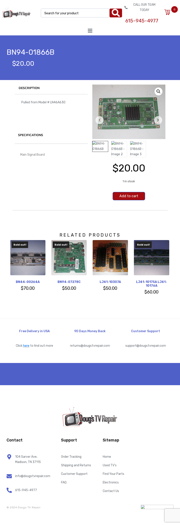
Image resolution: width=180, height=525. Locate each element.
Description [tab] (29, 88)
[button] (158, 91)
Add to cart (128, 196)
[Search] (116, 13)
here (26, 346)
